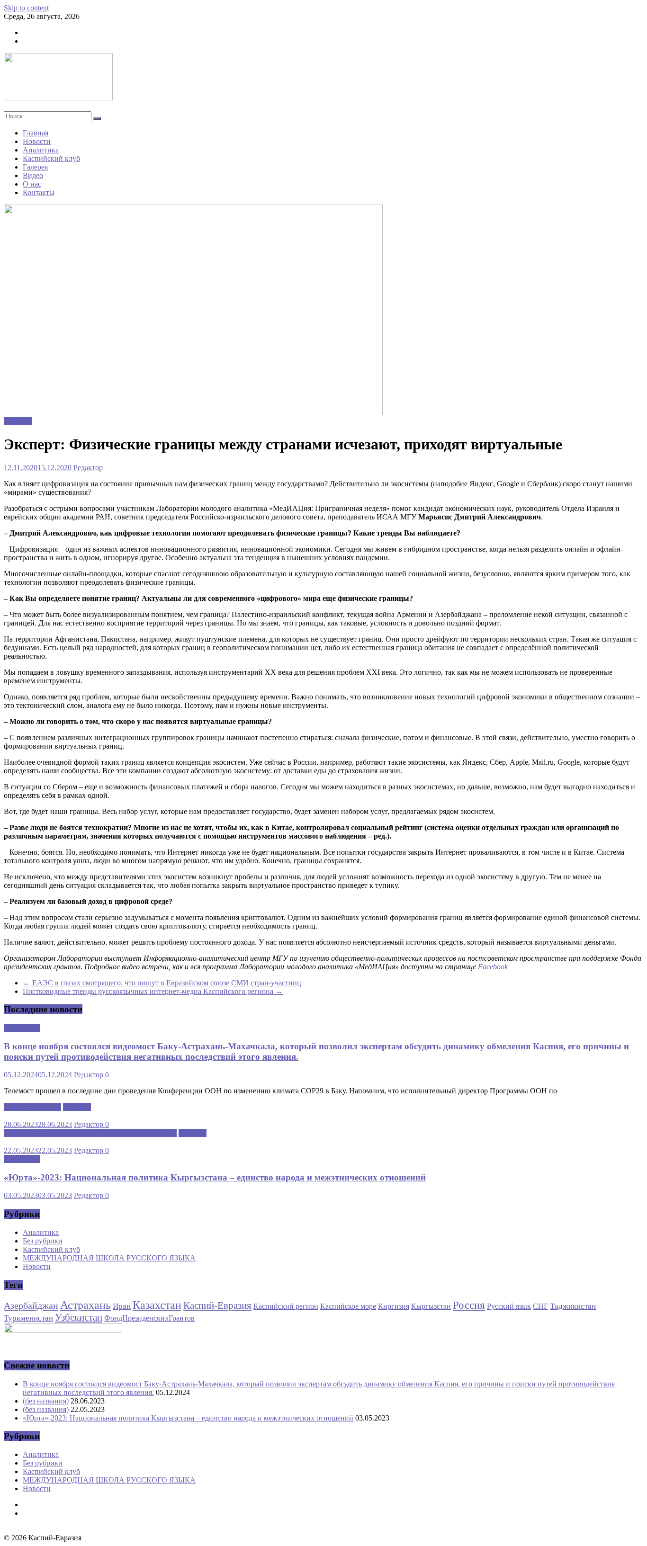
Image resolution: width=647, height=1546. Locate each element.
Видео (33, 175)
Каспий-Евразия (217, 1305)
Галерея (35, 167)
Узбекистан (78, 1317)
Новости (37, 141)
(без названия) (46, 1401)
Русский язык (509, 1306)
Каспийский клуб (51, 158)
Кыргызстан (431, 1306)
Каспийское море (348, 1306)
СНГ (540, 1306)
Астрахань (85, 1305)
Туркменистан (28, 1318)
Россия (469, 1305)
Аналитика (41, 150)
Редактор (88, 468)
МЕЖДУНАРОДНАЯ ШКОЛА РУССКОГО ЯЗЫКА (90, 1133)
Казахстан (157, 1305)
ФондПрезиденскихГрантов (149, 1318)
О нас (32, 184)
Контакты (38, 192)
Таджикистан (573, 1306)
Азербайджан (31, 1305)
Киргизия (393, 1306)
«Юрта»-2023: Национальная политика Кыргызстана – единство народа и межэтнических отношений (215, 1177)
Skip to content (26, 8)
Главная (35, 133)
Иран (122, 1306)
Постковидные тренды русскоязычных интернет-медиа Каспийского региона (153, 991)
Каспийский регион (285, 1306)
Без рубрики (43, 1241)
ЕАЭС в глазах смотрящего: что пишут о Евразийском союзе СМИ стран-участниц (162, 983)
